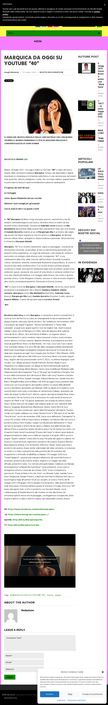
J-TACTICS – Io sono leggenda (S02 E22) (101, 109)
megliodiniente (11, 72)
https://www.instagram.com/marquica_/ (28, 514)
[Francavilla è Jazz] (86, 211)
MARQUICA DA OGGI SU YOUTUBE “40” (27, 595)
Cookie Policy (61, 700)
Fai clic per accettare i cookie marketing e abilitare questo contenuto (40, 561)
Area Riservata (10, 698)
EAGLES (101, 193)
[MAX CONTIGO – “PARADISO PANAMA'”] (86, 135)
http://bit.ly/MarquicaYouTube (23, 525)
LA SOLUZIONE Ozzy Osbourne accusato (101, 174)
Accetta (49, 694)
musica (50, 595)
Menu (10, 33)
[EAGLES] (86, 198)
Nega (70, 694)
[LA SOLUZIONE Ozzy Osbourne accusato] (86, 173)
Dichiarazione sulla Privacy (76, 700)
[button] (102, 672)
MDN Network (8, 695)
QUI (26, 159)
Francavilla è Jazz (101, 210)
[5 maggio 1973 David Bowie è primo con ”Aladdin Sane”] (86, 68)
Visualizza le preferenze (92, 694)
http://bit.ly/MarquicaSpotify (27, 520)
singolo (58, 595)
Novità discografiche (51, 72)
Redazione (27, 610)
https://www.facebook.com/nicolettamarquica (31, 509)
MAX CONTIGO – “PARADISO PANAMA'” (101, 136)
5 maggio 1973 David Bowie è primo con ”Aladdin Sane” (101, 75)
